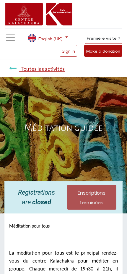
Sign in (68, 50)
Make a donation (103, 50)
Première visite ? (103, 37)
